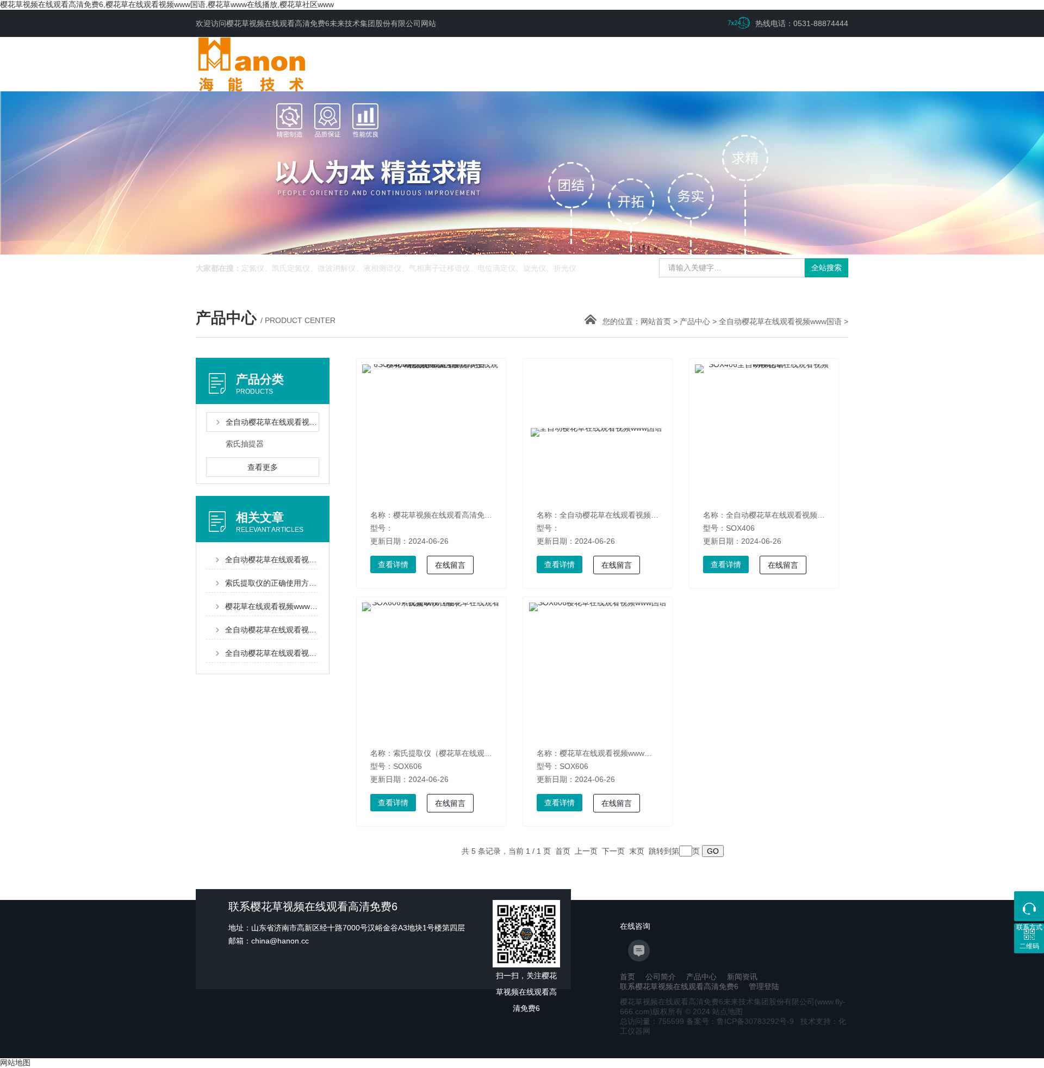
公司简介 (660, 976)
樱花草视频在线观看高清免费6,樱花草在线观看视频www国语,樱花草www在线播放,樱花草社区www (167, 4)
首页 (627, 976)
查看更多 (262, 467)
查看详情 (393, 564)
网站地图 (15, 1062)
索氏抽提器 (245, 443)
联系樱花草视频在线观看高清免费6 (679, 986)
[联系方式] (1029, 906)
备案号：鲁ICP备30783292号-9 (740, 1021)
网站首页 (656, 321)
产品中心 (695, 321)
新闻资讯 (742, 976)
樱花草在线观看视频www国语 (610, 753)
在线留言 (450, 565)
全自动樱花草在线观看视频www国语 (780, 321)
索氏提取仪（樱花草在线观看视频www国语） (469, 753)
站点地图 (727, 1011)
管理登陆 (764, 986)
